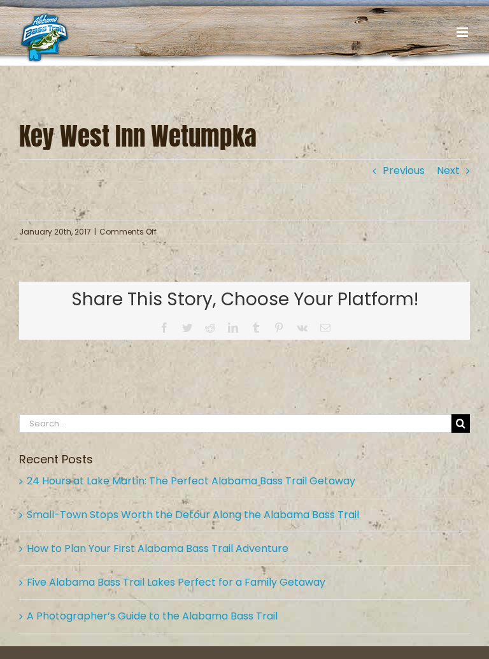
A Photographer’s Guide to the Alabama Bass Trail (152, 616)
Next (448, 170)
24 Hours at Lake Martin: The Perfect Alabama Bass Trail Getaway (191, 481)
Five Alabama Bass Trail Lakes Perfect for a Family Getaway (176, 582)
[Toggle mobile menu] (463, 32)
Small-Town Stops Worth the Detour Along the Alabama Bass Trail (193, 514)
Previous (404, 170)
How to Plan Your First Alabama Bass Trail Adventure (157, 548)
